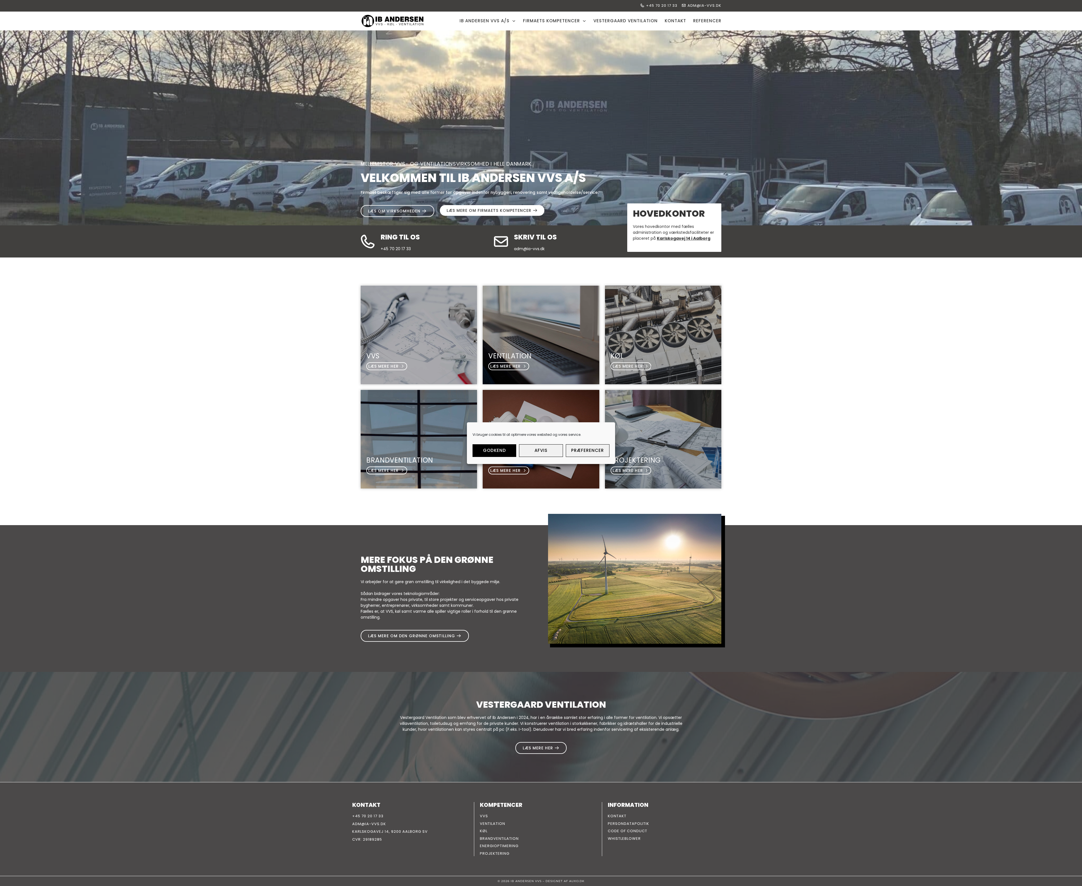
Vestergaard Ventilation (625, 21)
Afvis (541, 450)
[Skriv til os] (501, 241)
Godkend (494, 450)
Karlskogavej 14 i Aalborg (683, 238)
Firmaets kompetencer (551, 21)
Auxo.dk (576, 881)
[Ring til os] (368, 241)
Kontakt (675, 21)
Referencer (707, 21)
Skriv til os (535, 237)
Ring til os (400, 237)
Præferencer (587, 450)
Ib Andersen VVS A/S (484, 21)
